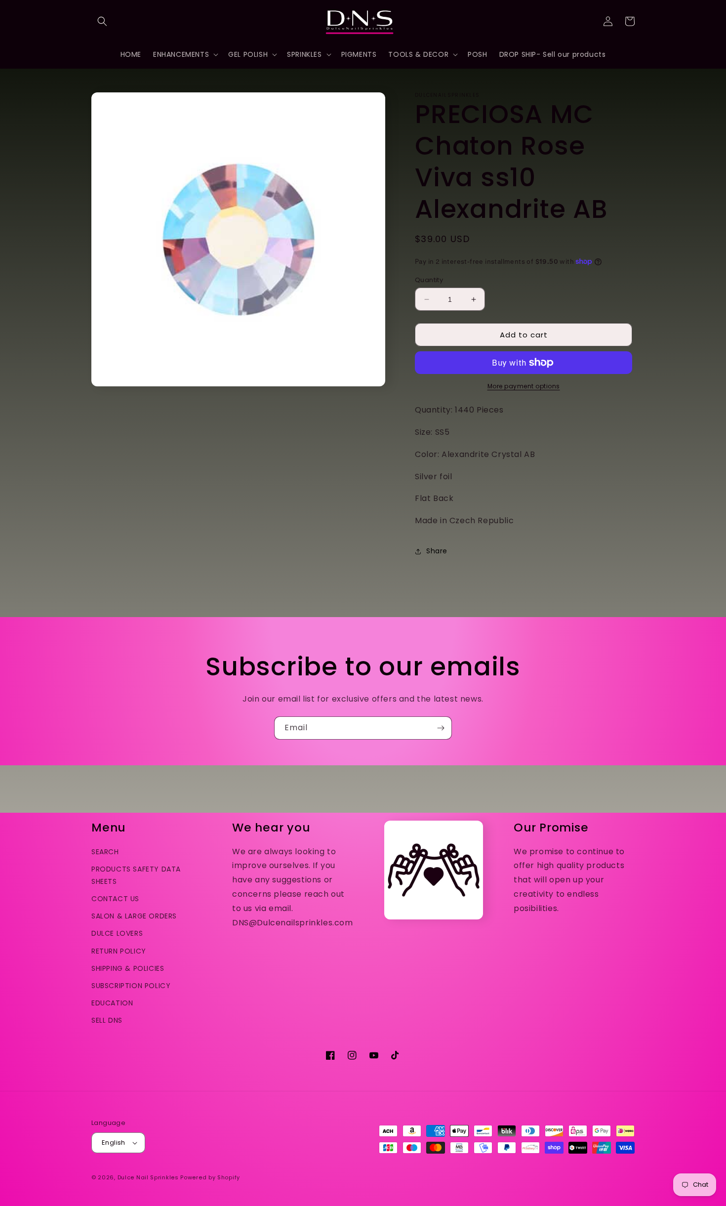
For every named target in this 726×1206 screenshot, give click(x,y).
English (113, 1142)
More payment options (523, 386)
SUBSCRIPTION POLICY (130, 986)
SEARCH (105, 852)
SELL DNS (106, 1020)
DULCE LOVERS (117, 933)
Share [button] (436, 551)
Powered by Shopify (210, 1177)
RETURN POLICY (118, 951)
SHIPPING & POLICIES (127, 968)
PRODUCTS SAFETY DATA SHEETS (136, 875)
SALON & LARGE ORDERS (134, 916)
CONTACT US (115, 899)
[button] (102, 21)
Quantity (429, 280)
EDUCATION (112, 1003)
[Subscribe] (440, 728)
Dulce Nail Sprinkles (148, 1177)
